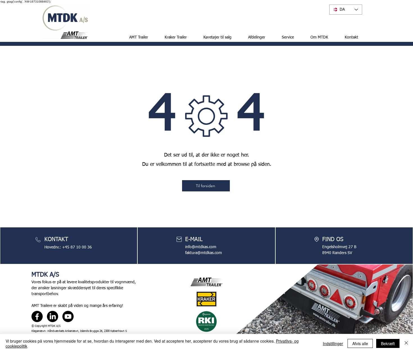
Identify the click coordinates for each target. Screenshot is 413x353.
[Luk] (406, 343)
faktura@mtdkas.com (203, 253)
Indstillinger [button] (333, 343)
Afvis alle (360, 343)
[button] (213, 37)
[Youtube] (68, 316)
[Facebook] (37, 316)
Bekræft (388, 343)
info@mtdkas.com (200, 247)
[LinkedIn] (52, 316)
